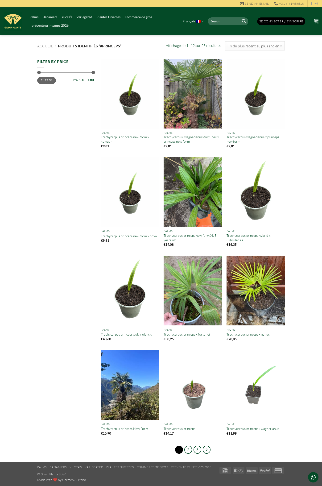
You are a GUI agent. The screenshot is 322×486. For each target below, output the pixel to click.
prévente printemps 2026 (50, 25)
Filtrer (46, 80)
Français (189, 21)
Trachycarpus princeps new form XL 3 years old (190, 237)
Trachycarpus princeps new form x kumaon (125, 139)
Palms (33, 17)
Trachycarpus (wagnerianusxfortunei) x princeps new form (191, 139)
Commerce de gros (138, 17)
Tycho (82, 480)
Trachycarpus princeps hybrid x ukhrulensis (248, 237)
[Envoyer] (244, 21)
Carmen (68, 480)
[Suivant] (207, 450)
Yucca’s (67, 17)
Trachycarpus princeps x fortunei (187, 334)
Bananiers (50, 17)
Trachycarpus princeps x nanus (248, 334)
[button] (281, 21)
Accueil (45, 46)
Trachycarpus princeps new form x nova (129, 236)
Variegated (84, 17)
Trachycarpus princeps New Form (124, 429)
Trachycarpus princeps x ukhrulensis (126, 334)
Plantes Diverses (108, 17)
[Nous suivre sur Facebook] (311, 3)
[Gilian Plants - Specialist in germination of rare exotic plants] (13, 21)
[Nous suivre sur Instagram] (316, 3)
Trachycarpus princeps (179, 429)
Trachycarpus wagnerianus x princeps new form (253, 139)
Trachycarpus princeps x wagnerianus (253, 429)
